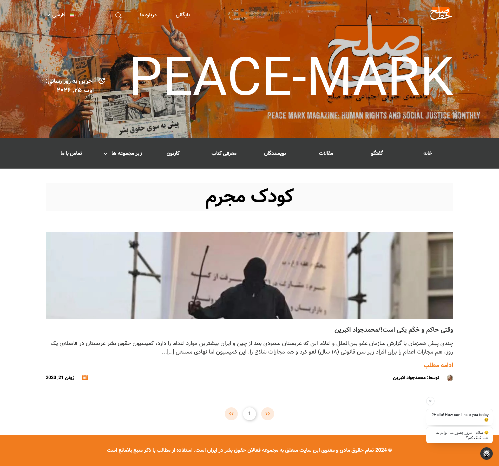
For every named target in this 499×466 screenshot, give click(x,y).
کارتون (173, 153)
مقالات (326, 153)
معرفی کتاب (224, 153)
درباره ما (148, 15)
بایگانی (183, 15)
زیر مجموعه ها (126, 153)
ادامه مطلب (438, 365)
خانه (427, 153)
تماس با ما (71, 153)
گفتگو (377, 153)
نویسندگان (275, 153)
